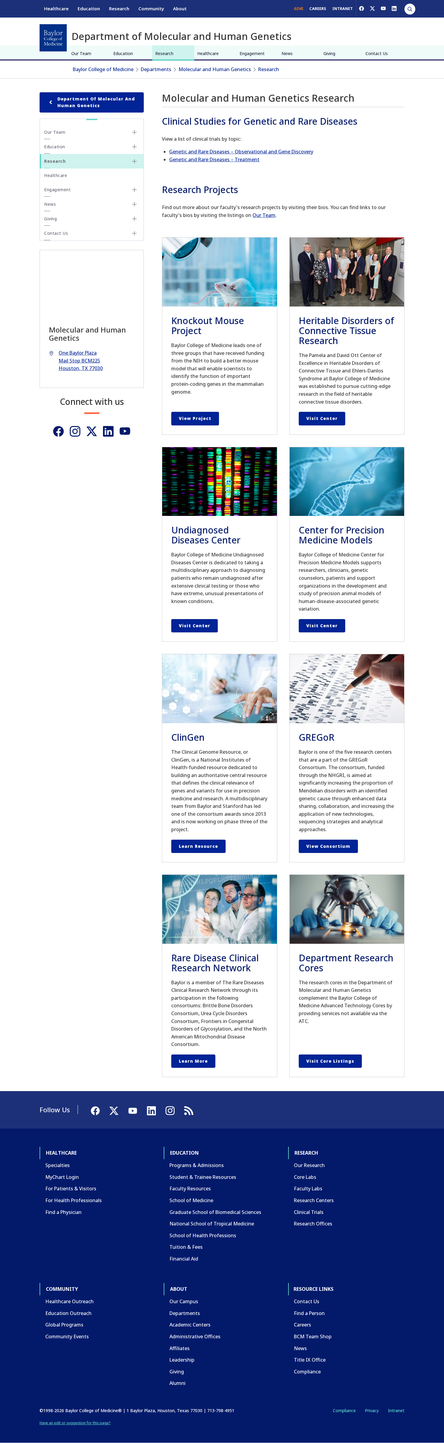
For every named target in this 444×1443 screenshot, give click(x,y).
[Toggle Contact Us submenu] (134, 233)
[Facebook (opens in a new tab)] (361, 8)
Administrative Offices (194, 1336)
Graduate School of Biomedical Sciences (215, 1212)
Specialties (57, 1165)
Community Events (67, 1336)
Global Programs (64, 1324)
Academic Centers (190, 1324)
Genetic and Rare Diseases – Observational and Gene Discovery (241, 151)
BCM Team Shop (313, 1336)
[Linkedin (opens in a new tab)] (108, 431)
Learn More (193, 1061)
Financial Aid (183, 1258)
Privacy (372, 1410)
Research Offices (313, 1223)
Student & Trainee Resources (202, 1177)
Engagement (252, 53)
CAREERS (317, 8)
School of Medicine (191, 1200)
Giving (329, 53)
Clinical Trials (308, 1212)
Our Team (81, 53)
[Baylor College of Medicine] (53, 37)
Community (151, 8)
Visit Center (322, 418)
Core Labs (305, 1177)
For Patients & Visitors (70, 1188)
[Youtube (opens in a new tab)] (125, 431)
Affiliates (179, 1348)
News (287, 53)
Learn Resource (198, 846)
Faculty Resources (190, 1188)
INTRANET (342, 8)
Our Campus (183, 1301)
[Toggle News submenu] (134, 204)
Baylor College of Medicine (103, 69)
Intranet (396, 1410)
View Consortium (328, 846)
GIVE (298, 8)
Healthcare (56, 8)
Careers (302, 1324)
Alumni (177, 1383)
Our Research (309, 1165)
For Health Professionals (73, 1200)
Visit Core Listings (330, 1061)
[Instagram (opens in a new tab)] (75, 431)
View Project (195, 418)
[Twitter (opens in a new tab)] (91, 431)
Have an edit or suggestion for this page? (75, 1422)
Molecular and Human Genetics (215, 69)
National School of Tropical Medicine (211, 1223)
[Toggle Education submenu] (134, 146)
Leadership (182, 1359)
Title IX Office (310, 1359)
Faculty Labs (308, 1188)
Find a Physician (63, 1212)
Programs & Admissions (196, 1165)
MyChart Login (62, 1177)
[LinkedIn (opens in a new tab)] (394, 8)
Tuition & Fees (186, 1247)
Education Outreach (68, 1313)
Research (119, 8)
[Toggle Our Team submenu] (134, 132)
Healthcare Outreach (69, 1301)
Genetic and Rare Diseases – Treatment (214, 159)
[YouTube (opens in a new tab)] (383, 8)
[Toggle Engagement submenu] (134, 189)
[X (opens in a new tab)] (372, 8)
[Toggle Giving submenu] (134, 219)
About (180, 8)
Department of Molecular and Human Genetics (96, 102)
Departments (156, 69)
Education (89, 8)
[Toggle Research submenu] (134, 161)
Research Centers (314, 1200)
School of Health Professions (202, 1235)
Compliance (307, 1371)
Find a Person (309, 1313)
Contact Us (376, 53)
